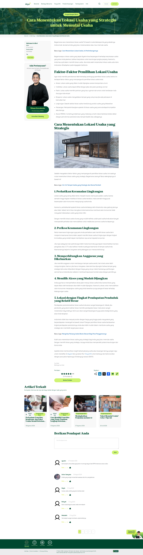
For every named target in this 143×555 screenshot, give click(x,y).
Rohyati (64, 502)
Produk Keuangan (68, 4)
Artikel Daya (32, 36)
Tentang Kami (79, 4)
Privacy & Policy (44, 551)
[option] (71, 21)
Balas (63, 467)
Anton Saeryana (66, 474)
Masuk (106, 4)
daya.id (69, 354)
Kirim (115, 452)
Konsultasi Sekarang (38, 116)
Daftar (115, 4)
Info (87, 4)
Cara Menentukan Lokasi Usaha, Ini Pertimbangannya (80, 51)
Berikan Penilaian (67, 380)
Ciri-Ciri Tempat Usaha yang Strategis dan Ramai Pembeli (81, 185)
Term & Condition (34, 551)
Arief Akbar (30, 57)
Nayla (63, 488)
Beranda (36, 4)
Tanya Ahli (57, 4)
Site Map (26, 551)
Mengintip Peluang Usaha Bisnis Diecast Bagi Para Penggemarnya (84, 334)
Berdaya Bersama (46, 4)
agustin (64, 461)
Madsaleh (64, 515)
